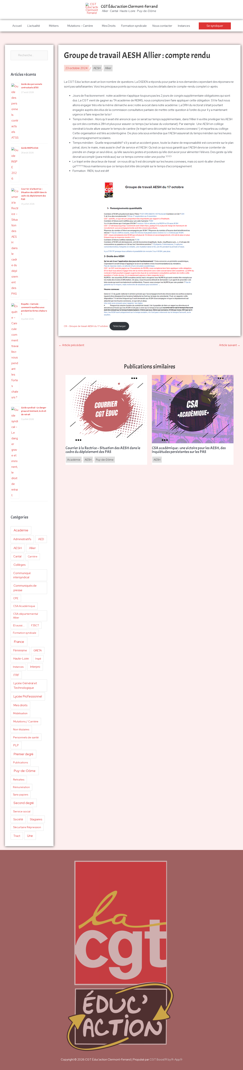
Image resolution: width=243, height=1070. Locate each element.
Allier (32, 548)
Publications (20, 762)
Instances (184, 26)
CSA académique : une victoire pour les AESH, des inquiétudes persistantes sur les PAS (189, 450)
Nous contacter (162, 26)
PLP (16, 745)
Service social (21, 811)
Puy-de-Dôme (25, 771)
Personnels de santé (26, 737)
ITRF (16, 675)
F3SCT (35, 625)
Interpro (35, 667)
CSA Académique (24, 606)
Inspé (38, 658)
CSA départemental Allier (25, 615)
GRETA (37, 650)
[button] (215, 25)
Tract (16, 836)
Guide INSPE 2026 (29, 147)
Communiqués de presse (25, 588)
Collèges (19, 565)
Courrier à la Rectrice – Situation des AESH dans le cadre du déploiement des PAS (102, 450)
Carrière (32, 556)
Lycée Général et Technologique (25, 685)
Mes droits (20, 705)
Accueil (17, 26)
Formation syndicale (134, 26)
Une (30, 836)
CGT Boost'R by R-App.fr (166, 1059)
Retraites (18, 779)
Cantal (17, 556)
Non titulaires (21, 729)
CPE (15, 598)
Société (18, 819)
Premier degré (23, 754)
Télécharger (119, 326)
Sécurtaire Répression (27, 827)
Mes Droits (108, 26)
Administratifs (22, 539)
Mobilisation (20, 713)
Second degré (23, 803)
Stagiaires (36, 819)
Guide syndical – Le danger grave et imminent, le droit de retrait (33, 411)
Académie (21, 530)
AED (41, 539)
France (19, 641)
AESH (17, 548)
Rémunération (21, 787)
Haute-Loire (21, 658)
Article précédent (71, 345)
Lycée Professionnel (27, 696)
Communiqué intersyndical (22, 575)
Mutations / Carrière (25, 721)
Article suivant (229, 345)
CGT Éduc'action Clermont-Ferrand (129, 6)
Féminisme (20, 650)
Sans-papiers (20, 794)
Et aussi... (19, 625)
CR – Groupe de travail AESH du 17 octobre (86, 326)
